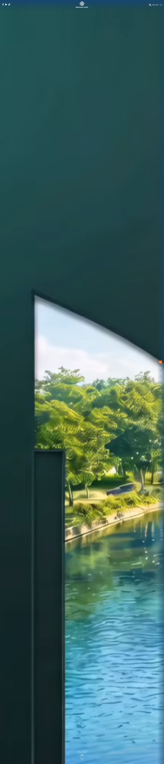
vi (153, 5)
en (156, 5)
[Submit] (150, 5)
